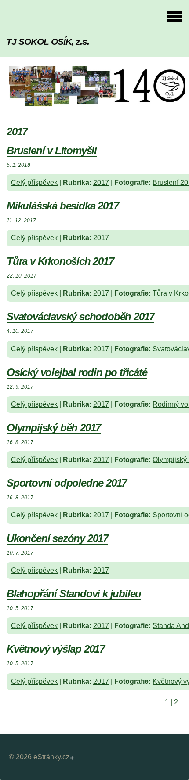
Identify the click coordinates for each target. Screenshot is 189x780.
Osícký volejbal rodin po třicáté (77, 372)
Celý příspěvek (34, 182)
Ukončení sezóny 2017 (57, 538)
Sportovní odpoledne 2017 (67, 483)
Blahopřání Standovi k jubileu (74, 593)
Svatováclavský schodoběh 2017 (80, 316)
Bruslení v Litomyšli (52, 150)
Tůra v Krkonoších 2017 (60, 261)
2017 (101, 182)
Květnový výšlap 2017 (56, 649)
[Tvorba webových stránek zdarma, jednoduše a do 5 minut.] (72, 758)
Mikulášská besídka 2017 (62, 206)
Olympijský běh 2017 (54, 427)
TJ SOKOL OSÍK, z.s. (47, 41)
